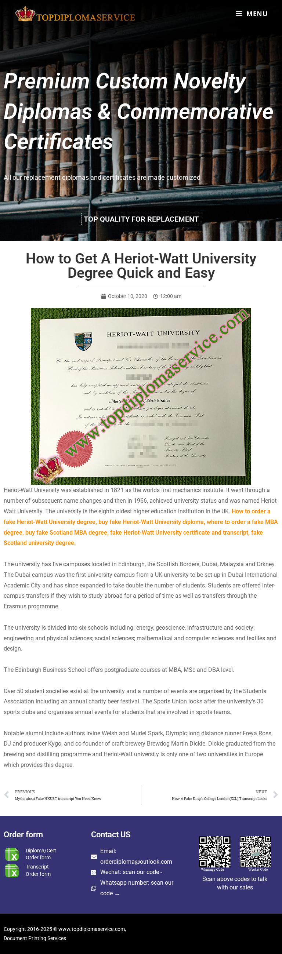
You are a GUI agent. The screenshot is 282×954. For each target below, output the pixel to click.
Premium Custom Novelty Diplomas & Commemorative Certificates (139, 111)
